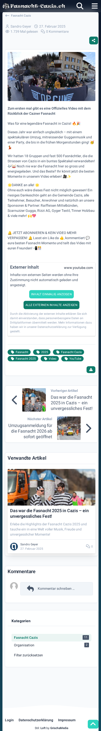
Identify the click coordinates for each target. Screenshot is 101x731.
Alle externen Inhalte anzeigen (51, 305)
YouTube (75, 358)
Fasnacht (22, 352)
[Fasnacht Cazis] (33, 6)
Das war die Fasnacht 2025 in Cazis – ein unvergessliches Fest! (72, 403)
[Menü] (95, 6)
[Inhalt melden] (91, 369)
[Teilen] (93, 40)
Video (52, 358)
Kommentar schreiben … (56, 588)
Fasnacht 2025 (26, 358)
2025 (44, 352)
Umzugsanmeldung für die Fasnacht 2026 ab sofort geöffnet (30, 431)
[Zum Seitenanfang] (93, 724)
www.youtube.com (78, 267)
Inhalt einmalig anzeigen (51, 294)
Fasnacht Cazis (71, 352)
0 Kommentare (57, 31)
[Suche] (80, 6)
